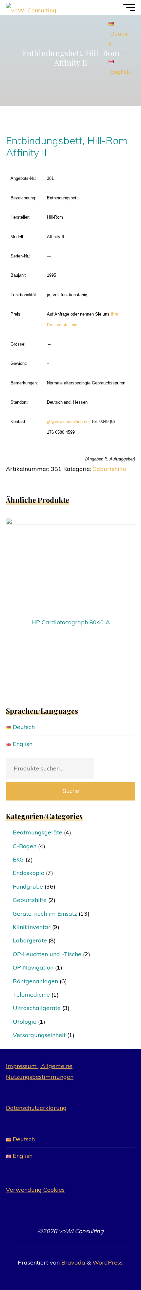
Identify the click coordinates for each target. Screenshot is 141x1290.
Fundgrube (28, 886)
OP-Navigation (33, 967)
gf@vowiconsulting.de (68, 421)
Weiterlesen (70, 563)
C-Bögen (24, 846)
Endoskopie (28, 873)
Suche (70, 791)
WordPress (107, 1262)
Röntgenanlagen (35, 981)
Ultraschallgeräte (37, 1008)
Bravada (72, 1262)
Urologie (24, 1021)
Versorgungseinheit (39, 1035)
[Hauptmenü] (129, 7)
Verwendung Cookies (35, 1189)
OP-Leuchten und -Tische (47, 954)
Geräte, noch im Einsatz (45, 913)
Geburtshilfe (109, 469)
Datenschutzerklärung (36, 1107)
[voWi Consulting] (31, 7)
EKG (18, 859)
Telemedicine (31, 994)
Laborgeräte (30, 940)
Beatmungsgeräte (37, 832)
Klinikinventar (31, 927)
